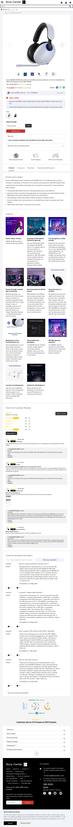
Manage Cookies (25, 823)
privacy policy (61, 819)
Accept (10, 823)
